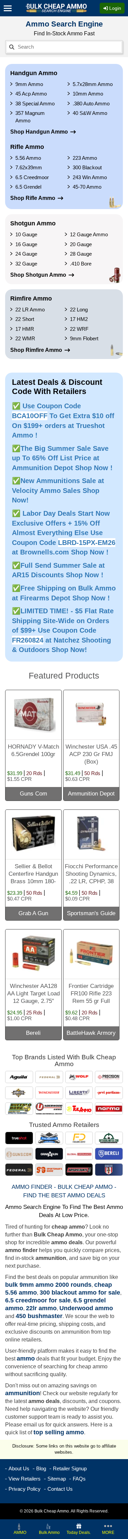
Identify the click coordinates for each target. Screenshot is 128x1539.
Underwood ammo (86, 1308)
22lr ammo (41, 1308)
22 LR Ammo (30, 309)
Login (114, 8)
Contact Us (60, 1488)
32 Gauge (26, 264)
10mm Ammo (88, 94)
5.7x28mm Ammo (93, 84)
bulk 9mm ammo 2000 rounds (48, 1284)
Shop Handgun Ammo (39, 132)
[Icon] (10, 8)
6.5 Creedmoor (32, 177)
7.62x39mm (28, 167)
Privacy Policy (25, 1488)
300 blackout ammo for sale (80, 1292)
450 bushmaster (39, 1316)
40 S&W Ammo (90, 113)
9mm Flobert (84, 338)
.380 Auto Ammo (91, 103)
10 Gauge (26, 234)
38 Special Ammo (35, 103)
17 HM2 (79, 319)
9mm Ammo (29, 84)
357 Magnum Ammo (30, 116)
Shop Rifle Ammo (32, 198)
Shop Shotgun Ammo (38, 275)
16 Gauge (26, 244)
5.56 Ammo (28, 158)
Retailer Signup (70, 1468)
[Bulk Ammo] (49, 1526)
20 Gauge (81, 244)
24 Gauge (26, 254)
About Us (19, 1468)
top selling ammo (58, 1432)
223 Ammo (85, 158)
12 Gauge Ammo (89, 234)
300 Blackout (87, 167)
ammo (26, 1358)
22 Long (79, 309)
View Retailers (25, 1478)
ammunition (22, 1393)
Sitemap (56, 1478)
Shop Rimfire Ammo (36, 350)
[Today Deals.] (78, 1526)
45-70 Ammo (87, 187)
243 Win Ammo (90, 177)
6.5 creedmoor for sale (38, 1300)
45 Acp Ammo (31, 94)
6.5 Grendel (28, 187)
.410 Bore (80, 264)
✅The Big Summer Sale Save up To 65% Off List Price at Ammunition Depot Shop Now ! (62, 458)
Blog (41, 1468)
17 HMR (24, 329)
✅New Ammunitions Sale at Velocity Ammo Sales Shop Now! (58, 490)
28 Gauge (81, 254)
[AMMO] (20, 1526)
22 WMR (25, 338)
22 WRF (79, 329)
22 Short (24, 319)
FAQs (79, 1478)
